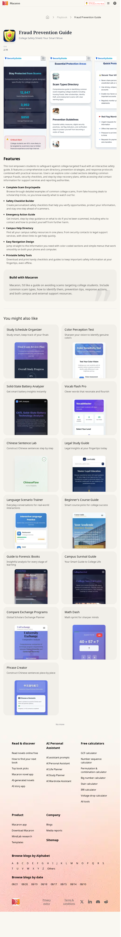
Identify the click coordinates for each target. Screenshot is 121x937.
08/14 (73, 884)
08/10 (83, 884)
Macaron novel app (22, 774)
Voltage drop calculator (94, 795)
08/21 (15, 884)
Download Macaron (23, 830)
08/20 (25, 884)
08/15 (63, 884)
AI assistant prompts (58, 757)
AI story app (18, 786)
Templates (17, 842)
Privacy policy (47, 901)
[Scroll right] (112, 104)
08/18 (44, 884)
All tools (85, 801)
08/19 (34, 884)
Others (51, 868)
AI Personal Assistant (58, 763)
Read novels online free (25, 753)
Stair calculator (89, 783)
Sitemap (52, 840)
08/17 (54, 884)
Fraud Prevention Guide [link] (87, 17)
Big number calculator (93, 778)
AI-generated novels (23, 780)
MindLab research (22, 836)
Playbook (62, 17)
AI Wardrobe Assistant (58, 781)
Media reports (54, 830)
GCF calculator (89, 753)
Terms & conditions (69, 901)
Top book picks (20, 768)
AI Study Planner (55, 775)
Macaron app (19, 824)
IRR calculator (88, 789)
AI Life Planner (54, 769)
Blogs (49, 824)
